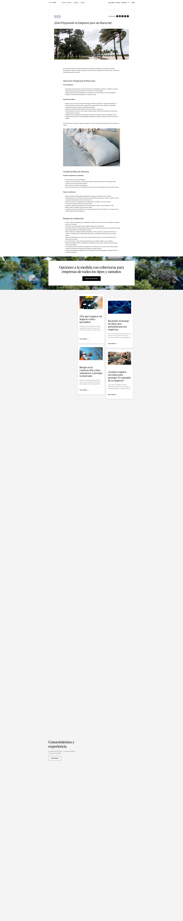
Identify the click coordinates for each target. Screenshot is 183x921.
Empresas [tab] (76, 2)
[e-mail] (122, 16)
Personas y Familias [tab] (66, 2)
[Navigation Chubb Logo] (52, 3)
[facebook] (117, 16)
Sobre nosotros (111, 2)
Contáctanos (124, 2)
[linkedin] (120, 16)
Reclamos (118, 2)
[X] (128, 16)
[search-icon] (128, 2)
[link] (83, 3)
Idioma (133, 2)
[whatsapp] (125, 16)
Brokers (83, 2)
